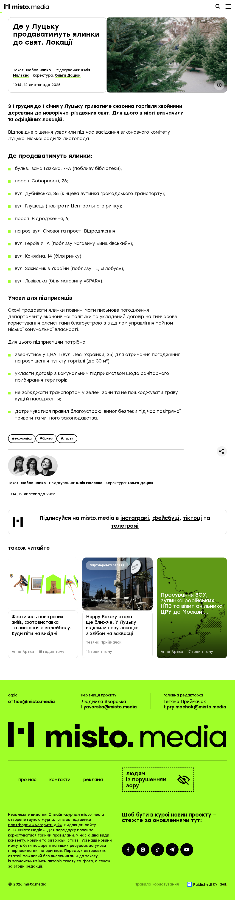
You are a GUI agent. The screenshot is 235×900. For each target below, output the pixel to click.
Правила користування (156, 884)
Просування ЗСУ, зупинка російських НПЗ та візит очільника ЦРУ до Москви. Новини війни (192, 603)
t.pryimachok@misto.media (194, 707)
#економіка (22, 438)
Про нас (27, 779)
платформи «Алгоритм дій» (35, 825)
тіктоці (192, 518)
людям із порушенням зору (146, 780)
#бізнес (46, 438)
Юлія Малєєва (89, 483)
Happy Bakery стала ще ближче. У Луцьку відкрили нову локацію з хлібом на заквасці (112, 625)
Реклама (93, 779)
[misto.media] (117, 735)
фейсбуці (165, 518)
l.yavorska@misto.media (109, 707)
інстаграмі (134, 518)
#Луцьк (67, 438)
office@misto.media (31, 701)
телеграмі (125, 526)
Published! (202, 885)
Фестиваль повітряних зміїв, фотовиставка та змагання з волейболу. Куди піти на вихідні (41, 625)
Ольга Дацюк (68, 75)
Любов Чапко (38, 70)
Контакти (59, 779)
